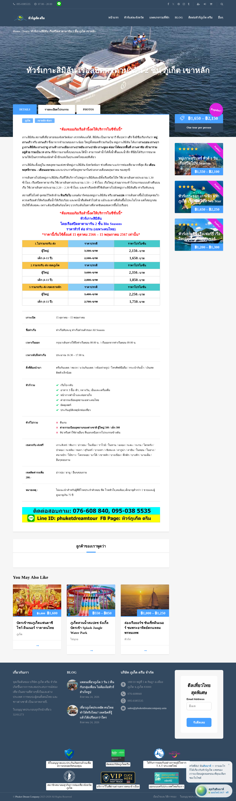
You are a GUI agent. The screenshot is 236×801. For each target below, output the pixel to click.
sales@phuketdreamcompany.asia (147, 708)
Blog (179, 17)
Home (16, 31)
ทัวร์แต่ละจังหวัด (134, 17)
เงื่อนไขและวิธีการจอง (164, 796)
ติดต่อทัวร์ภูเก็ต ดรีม (200, 17)
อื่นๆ (220, 17)
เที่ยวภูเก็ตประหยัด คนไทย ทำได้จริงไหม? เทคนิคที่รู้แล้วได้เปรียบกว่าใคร (96, 712)
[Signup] (199, 4)
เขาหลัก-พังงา (45, 120)
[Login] (205, 4)
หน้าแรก (113, 17)
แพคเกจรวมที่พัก (159, 17)
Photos (88, 109)
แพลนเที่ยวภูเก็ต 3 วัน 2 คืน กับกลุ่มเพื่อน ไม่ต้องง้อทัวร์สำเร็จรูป (97, 687)
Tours (25, 31)
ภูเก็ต (27, 120)
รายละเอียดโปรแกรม (57, 109)
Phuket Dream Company (27, 796)
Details (24, 109)
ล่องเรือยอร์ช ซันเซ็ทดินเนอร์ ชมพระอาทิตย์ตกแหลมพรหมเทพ (144, 628)
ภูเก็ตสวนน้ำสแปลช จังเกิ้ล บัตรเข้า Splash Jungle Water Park (89, 628)
